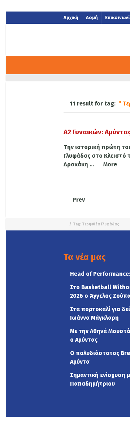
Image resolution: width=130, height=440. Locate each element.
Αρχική (71, 17)
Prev (78, 199)
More (110, 164)
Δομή (92, 17)
